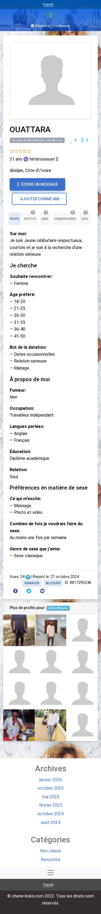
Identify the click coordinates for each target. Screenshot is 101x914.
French (48, 4)
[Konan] (82, 693)
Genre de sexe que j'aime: (35, 548)
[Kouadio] (50, 725)
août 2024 (50, 822)
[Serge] (50, 630)
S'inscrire (41, 26)
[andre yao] (19, 662)
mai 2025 (50, 796)
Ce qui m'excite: (25, 498)
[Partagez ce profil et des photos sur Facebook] (15, 591)
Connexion (62, 26)
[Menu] (50, 15)
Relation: (18, 469)
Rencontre (51, 859)
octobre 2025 (50, 788)
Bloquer (53, 583)
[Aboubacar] (19, 725)
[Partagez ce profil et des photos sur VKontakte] (42, 591)
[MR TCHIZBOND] (50, 693)
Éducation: (20, 451)
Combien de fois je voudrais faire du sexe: (46, 527)
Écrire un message (39, 184)
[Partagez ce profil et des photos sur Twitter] (28, 591)
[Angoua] (82, 630)
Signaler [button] (31, 583)
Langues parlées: (27, 426)
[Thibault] (82, 725)
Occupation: (22, 408)
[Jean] (19, 693)
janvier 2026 (50, 779)
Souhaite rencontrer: (31, 276)
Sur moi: (18, 233)
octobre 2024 (50, 813)
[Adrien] (19, 630)
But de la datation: (28, 347)
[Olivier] (50, 662)
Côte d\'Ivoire (58, 608)
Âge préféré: (22, 294)
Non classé (50, 850)
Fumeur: (18, 390)
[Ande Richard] (82, 662)
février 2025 (50, 805)
